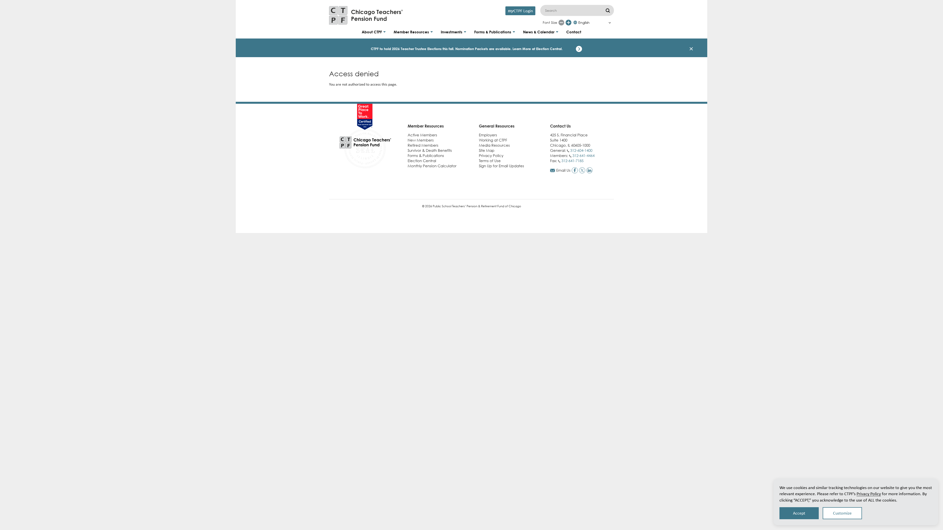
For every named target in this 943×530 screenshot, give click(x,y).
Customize (842, 513)
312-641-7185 (572, 160)
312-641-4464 (583, 155)
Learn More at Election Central (537, 49)
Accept (799, 513)
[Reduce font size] (561, 23)
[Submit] (607, 10)
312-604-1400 (581, 150)
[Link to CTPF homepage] (366, 15)
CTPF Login (520, 10)
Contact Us (560, 126)
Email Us (563, 170)
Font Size (550, 22)
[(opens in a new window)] (575, 170)
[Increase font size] (568, 23)
